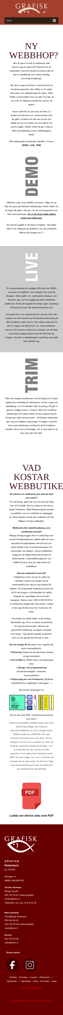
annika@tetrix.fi (12, 899)
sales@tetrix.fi (11, 942)
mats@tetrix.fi (11, 928)
